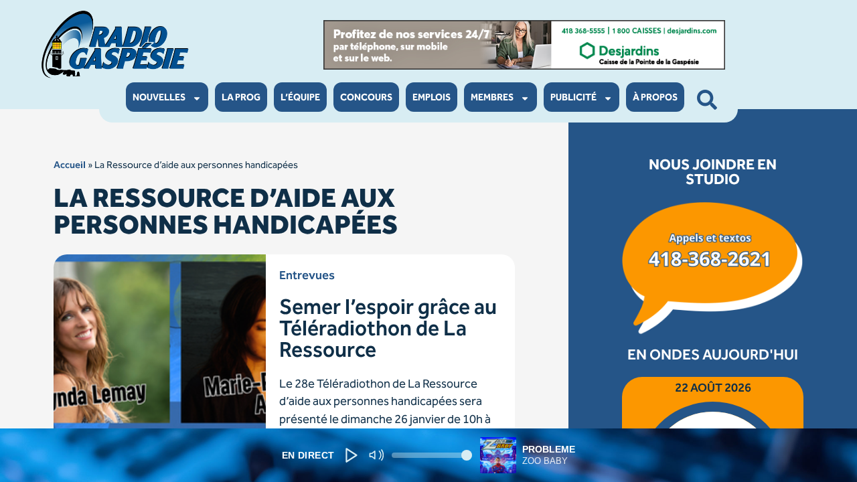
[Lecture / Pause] (351, 455)
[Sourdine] (376, 455)
